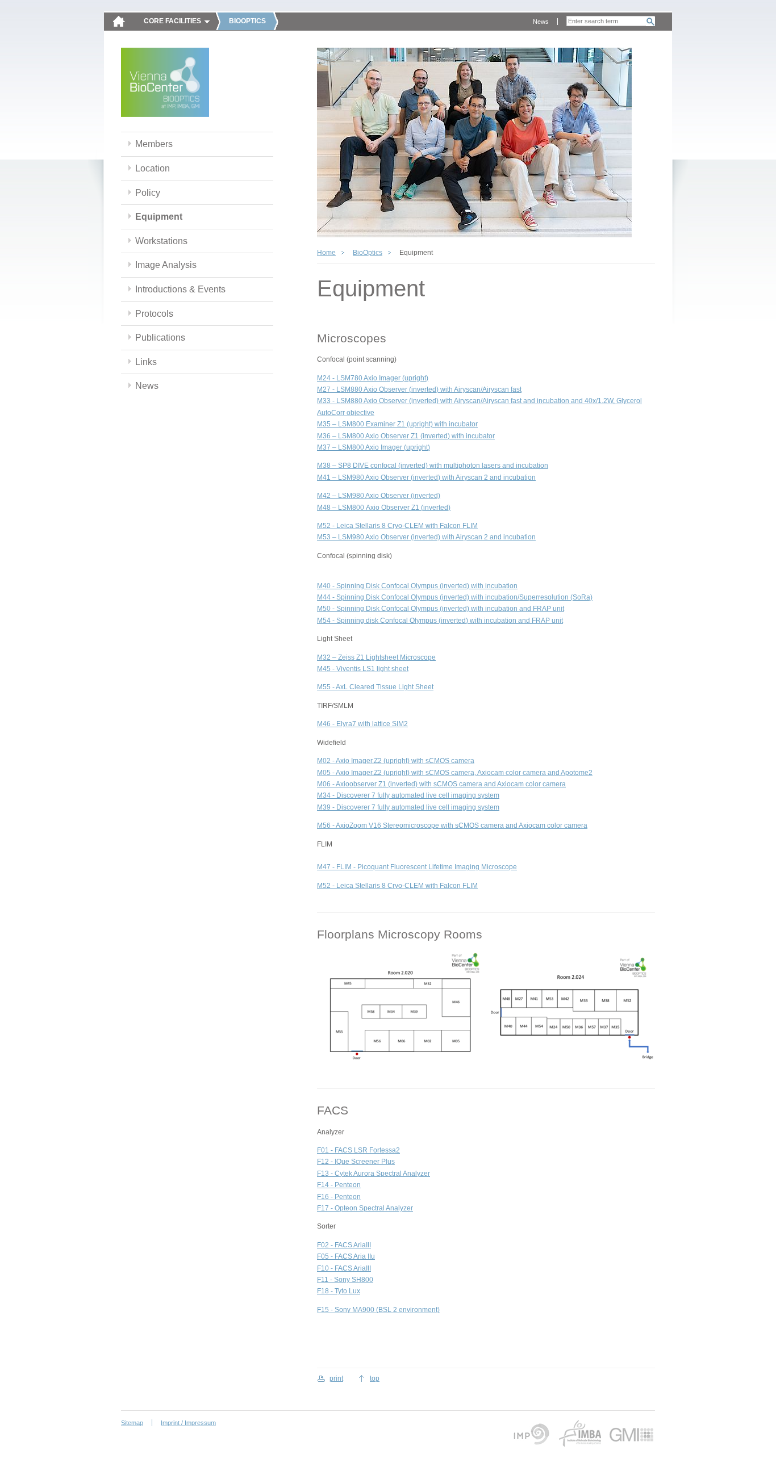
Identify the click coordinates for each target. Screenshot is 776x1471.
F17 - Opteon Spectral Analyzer (365, 1208)
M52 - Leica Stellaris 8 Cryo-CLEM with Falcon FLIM (397, 526)
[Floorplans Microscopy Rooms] (400, 1007)
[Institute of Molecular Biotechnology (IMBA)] (579, 1433)
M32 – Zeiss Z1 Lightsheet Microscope (376, 657)
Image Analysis (166, 265)
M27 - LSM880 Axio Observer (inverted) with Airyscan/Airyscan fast (419, 389)
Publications (160, 337)
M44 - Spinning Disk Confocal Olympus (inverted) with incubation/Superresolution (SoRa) (455, 597)
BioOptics (367, 252)
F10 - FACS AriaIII (344, 1268)
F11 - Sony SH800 (345, 1280)
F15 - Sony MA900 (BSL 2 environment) (378, 1310)
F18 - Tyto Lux (338, 1291)
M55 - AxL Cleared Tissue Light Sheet (375, 687)
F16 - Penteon (339, 1197)
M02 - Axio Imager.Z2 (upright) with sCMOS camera (395, 761)
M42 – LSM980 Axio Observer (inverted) (378, 496)
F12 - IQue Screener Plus (356, 1162)
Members (154, 144)
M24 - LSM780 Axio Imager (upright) (372, 378)
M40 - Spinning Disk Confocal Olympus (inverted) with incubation (417, 586)
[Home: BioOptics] (165, 84)
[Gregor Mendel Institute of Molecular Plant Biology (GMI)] (631, 1433)
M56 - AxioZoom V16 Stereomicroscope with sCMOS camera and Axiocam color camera (452, 825)
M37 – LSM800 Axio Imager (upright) (373, 447)
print (336, 1378)
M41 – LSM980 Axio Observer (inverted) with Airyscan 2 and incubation (426, 477)
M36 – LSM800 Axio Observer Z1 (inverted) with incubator (406, 436)
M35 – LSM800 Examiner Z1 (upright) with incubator (397, 424)
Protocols (154, 313)
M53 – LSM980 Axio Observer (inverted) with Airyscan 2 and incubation (426, 537)
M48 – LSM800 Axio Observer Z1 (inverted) (383, 508)
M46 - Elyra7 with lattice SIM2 (362, 724)
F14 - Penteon (339, 1185)
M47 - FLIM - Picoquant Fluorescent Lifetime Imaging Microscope (417, 867)
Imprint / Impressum (188, 1422)
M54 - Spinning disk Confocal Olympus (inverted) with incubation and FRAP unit (440, 621)
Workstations (161, 241)
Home (326, 252)
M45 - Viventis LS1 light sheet (362, 669)
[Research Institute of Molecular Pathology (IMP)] (529, 1433)
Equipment (158, 216)
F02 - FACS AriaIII (344, 1245)
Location (152, 168)
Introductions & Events (180, 289)
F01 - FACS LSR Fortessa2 (358, 1150)
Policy (147, 193)
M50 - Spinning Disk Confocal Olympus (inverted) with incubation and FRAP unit (440, 609)
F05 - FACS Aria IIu (346, 1256)
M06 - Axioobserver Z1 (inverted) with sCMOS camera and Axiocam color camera (441, 784)
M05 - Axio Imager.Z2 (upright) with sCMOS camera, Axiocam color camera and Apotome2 (455, 773)
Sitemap (132, 1422)
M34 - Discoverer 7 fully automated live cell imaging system (408, 795)
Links (146, 362)
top (374, 1378)
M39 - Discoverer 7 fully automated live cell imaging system (408, 807)
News (541, 21)
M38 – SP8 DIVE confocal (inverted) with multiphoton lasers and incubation (432, 466)
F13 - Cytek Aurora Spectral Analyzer (373, 1173)
